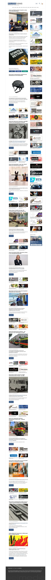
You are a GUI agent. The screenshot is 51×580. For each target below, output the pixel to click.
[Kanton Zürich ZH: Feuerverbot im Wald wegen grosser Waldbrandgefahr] (18, 540)
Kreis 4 (20, 7)
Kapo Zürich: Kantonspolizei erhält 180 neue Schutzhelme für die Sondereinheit (18, 75)
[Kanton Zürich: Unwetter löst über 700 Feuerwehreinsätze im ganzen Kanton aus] (18, 219)
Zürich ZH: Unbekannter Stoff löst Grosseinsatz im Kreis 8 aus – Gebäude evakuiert (17, 419)
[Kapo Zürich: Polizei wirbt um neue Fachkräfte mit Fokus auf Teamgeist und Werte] (18, 470)
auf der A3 (14, 524)
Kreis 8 (28, 7)
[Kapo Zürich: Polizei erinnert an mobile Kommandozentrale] (18, 385)
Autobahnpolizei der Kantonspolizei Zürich (21, 523)
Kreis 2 (15, 7)
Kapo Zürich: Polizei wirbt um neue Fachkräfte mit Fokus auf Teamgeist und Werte (18, 461)
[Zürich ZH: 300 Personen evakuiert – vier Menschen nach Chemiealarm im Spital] (18, 341)
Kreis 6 (24, 7)
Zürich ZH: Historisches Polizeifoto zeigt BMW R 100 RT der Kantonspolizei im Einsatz (18, 122)
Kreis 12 (38, 7)
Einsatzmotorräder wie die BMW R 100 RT (18, 142)
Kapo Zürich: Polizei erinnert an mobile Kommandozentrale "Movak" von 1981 (17, 375)
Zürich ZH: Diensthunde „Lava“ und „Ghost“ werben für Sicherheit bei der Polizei (18, 165)
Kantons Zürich (19, 268)
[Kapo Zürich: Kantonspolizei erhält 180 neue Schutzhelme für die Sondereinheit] (18, 86)
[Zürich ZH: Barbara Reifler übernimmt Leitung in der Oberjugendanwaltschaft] (18, 260)
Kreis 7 (26, 7)
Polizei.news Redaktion (15, 32)
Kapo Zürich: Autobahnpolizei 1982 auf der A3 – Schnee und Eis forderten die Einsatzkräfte (18, 502)
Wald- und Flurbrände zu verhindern (19, 554)
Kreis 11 (35, 7)
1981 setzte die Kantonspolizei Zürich (18, 141)
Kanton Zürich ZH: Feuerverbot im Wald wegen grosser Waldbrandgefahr (18, 534)
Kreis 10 (33, 7)
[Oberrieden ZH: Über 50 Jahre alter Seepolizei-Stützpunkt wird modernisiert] (18, 299)
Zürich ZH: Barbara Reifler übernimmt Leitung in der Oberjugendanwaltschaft (18, 253)
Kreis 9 (31, 7)
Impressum (10, 568)
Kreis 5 (22, 7)
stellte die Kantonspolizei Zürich (19, 395)
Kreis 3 (17, 7)
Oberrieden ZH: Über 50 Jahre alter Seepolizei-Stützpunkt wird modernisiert (18, 291)
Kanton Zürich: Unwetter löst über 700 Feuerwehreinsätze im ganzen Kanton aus (17, 211)
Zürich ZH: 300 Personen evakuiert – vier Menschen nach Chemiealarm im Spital (17, 332)
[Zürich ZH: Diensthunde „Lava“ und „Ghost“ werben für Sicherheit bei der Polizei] (18, 176)
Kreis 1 (13, 7)
